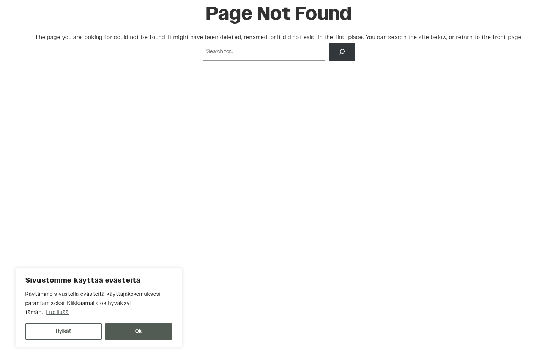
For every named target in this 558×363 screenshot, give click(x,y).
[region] (98, 308)
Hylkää (63, 331)
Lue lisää (57, 312)
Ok (138, 331)
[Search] (342, 52)
